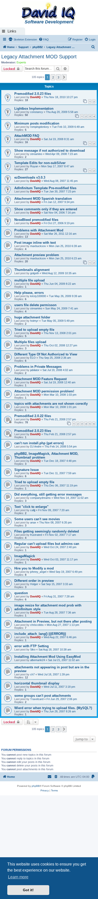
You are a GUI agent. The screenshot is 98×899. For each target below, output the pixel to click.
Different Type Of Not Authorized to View (45, 354)
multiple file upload (29, 280)
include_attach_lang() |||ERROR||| (40, 634)
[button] (64, 77)
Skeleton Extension (25, 39)
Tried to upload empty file (34, 330)
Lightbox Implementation (34, 108)
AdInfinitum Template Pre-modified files (45, 188)
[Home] (49, 11)
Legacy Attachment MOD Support (39, 56)
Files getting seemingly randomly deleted (46, 531)
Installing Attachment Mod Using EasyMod (47, 657)
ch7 (32, 674)
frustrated (36, 534)
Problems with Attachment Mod (38, 230)
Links (12, 31)
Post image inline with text (35, 242)
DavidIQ (35, 97)
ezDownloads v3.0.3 (29, 177)
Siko (32, 649)
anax (33, 522)
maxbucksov (38, 246)
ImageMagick (24, 556)
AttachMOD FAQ (26, 136)
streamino (36, 153)
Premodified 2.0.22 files (32, 416)
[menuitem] (44, 39)
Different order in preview (34, 581)
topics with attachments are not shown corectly (51, 403)
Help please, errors (29, 293)
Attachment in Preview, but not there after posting (53, 621)
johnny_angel (38, 571)
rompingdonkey (39, 126)
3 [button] (58, 77)
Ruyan (34, 166)
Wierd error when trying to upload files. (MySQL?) (53, 708)
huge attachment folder (32, 317)
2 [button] (53, 77)
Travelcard (36, 699)
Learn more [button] (18, 877)
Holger (34, 584)
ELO (33, 357)
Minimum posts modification (36, 123)
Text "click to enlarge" (31, 507)
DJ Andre (35, 446)
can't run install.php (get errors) (39, 443)
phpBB (36, 786)
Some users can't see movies (37, 519)
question (21, 593)
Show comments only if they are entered (45, 209)
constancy (36, 111)
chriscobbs (37, 624)
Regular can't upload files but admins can (46, 544)
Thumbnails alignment (32, 270)
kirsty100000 (38, 296)
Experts (21, 62)
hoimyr (34, 320)
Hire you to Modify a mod (34, 568)
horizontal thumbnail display (36, 683)
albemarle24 (37, 660)
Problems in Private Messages (38, 367)
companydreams (40, 497)
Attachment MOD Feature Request (40, 379)
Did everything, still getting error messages (48, 494)
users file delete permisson (35, 305)
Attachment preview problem (36, 255)
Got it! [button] (28, 890)
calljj (32, 510)
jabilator (34, 370)
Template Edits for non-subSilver (40, 163)
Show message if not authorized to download (49, 150)
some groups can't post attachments (42, 696)
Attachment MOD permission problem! (44, 391)
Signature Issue (26, 470)
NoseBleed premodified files (36, 220)
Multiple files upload (30, 342)
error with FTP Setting (31, 646)
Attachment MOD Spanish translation (43, 198)
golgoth (34, 273)
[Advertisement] (49, 847)
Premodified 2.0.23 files (32, 94)
